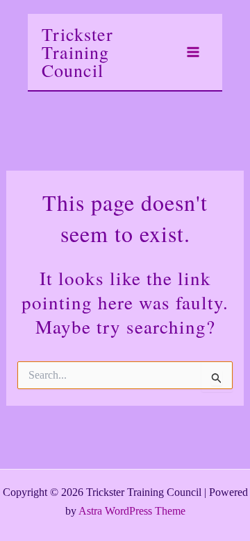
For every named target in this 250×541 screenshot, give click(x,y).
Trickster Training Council (77, 52)
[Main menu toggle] (193, 52)
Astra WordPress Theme (131, 511)
